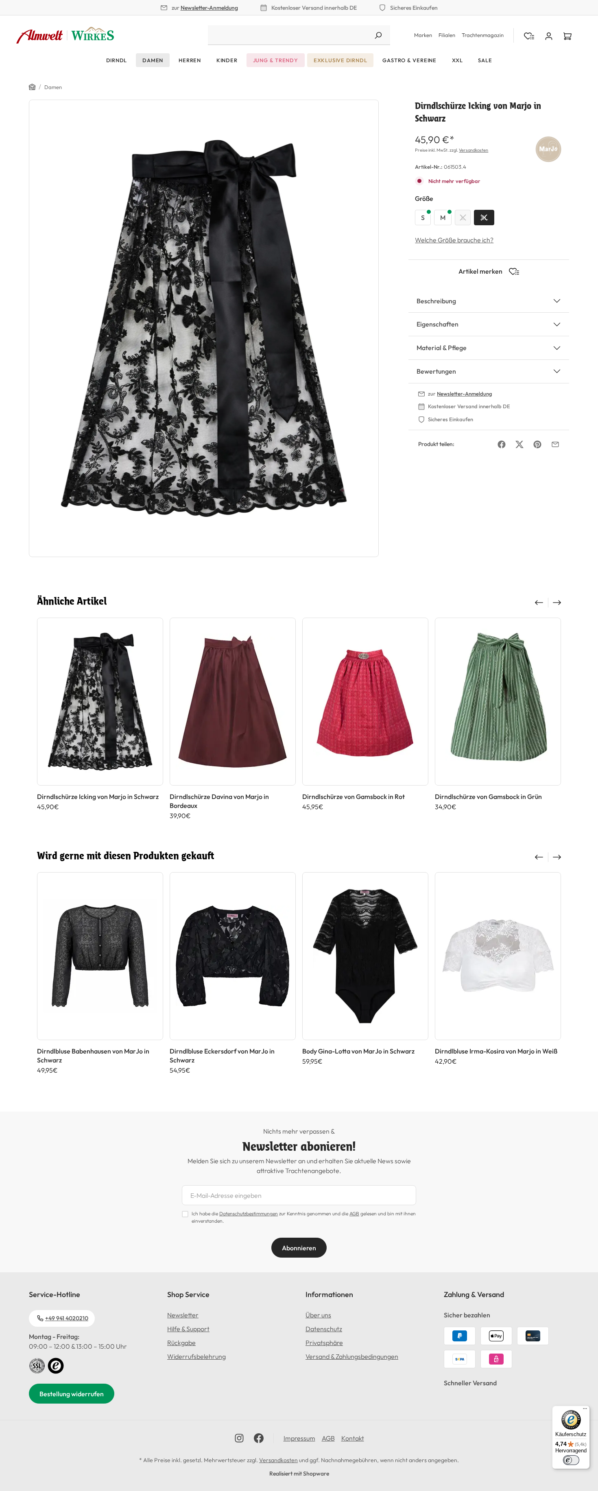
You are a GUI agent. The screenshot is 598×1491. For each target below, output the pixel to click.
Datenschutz (324, 1329)
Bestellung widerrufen (71, 1394)
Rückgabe (181, 1343)
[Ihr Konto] (548, 35)
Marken (423, 35)
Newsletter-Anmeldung (209, 7)
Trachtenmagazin (483, 35)
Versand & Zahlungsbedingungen (352, 1356)
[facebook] (259, 1438)
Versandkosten (473, 150)
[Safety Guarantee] (37, 1365)
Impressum (299, 1438)
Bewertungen (436, 371)
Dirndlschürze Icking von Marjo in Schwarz (98, 796)
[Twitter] (519, 444)
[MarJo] (548, 148)
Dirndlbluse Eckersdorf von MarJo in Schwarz (222, 1055)
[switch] (571, 1460)
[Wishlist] (529, 35)
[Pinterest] (537, 444)
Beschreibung (436, 301)
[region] (204, 328)
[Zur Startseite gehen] (65, 35)
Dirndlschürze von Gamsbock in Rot (353, 796)
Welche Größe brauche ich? (454, 240)
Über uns (318, 1315)
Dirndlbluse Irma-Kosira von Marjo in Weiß (496, 1051)
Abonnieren (299, 1248)
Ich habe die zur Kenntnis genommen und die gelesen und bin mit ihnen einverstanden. (304, 1217)
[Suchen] (378, 35)
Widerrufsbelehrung (196, 1356)
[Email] (555, 444)
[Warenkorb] (567, 35)
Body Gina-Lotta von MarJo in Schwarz (358, 1051)
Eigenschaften (437, 324)
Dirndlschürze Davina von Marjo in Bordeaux (219, 801)
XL (484, 217)
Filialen (447, 35)
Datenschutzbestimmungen (248, 1213)
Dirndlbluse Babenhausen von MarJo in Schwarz (93, 1055)
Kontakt (352, 1438)
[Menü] (585, 1410)
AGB (354, 1213)
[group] (100, 719)
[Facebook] (502, 444)
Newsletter (183, 1315)
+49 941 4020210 (66, 1318)
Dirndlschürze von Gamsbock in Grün (488, 796)
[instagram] (239, 1438)
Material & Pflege (442, 348)
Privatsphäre (324, 1343)
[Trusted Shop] (56, 1365)
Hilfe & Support (188, 1329)
